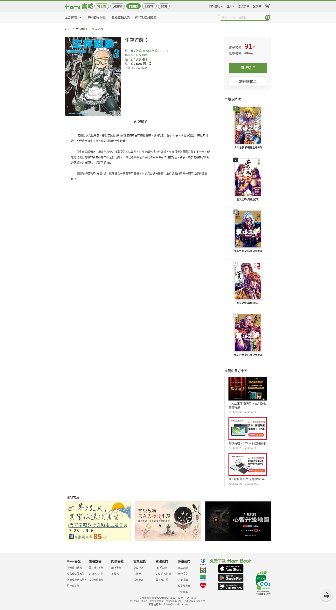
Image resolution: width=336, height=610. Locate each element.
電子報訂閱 (162, 579)
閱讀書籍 (214, 6)
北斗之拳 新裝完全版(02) (248, 147)
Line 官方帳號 (163, 573)
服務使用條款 (74, 567)
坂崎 (138, 50)
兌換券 (257, 6)
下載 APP (116, 573)
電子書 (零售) (96, 567)
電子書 (101, 6)
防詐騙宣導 (73, 585)
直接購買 (248, 68)
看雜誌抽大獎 (120, 17)
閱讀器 (133, 6)
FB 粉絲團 (161, 567)
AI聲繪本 (183, 591)
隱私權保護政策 (76, 573)
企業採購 (183, 579)
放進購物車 (248, 81)
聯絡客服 (183, 567)
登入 (229, 6)
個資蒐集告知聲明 (77, 579)
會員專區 (138, 567)
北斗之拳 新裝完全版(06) (248, 354)
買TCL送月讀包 (145, 17)
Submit (268, 17)
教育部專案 (184, 585)
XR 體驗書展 (96, 579)
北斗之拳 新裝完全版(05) (248, 251)
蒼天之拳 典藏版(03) (247, 302)
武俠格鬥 (81, 29)
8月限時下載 (96, 17)
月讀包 (117, 6)
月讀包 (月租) (96, 573)
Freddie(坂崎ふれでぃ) (155, 50)
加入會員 (243, 6)
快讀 (164, 6)
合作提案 (183, 573)
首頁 (67, 29)
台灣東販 (141, 55)
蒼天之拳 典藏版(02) (247, 199)
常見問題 (138, 579)
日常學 (149, 6)
